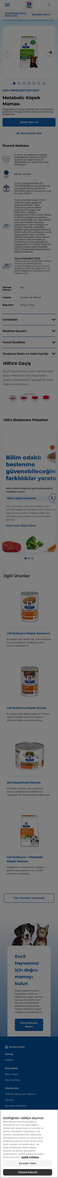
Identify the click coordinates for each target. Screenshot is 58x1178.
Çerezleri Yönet (27, 1163)
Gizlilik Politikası (30, 1157)
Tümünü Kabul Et (27, 1172)
